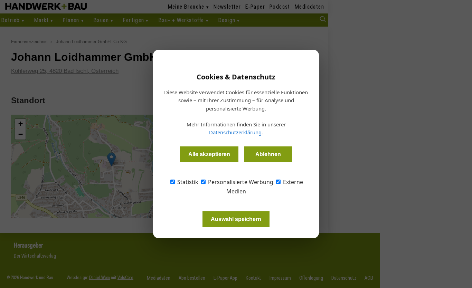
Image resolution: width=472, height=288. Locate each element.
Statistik (187, 182)
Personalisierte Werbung (240, 182)
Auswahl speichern (236, 219)
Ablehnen (268, 154)
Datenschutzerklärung (235, 132)
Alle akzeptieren (209, 154)
